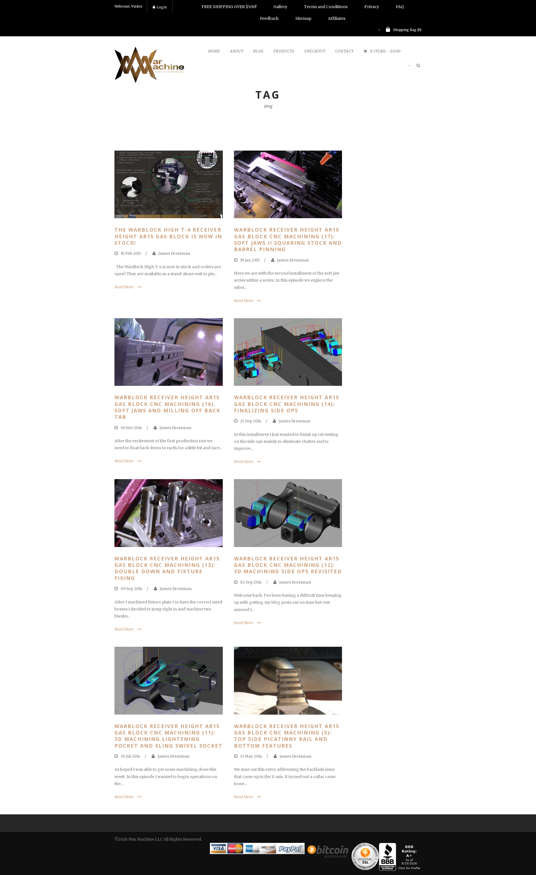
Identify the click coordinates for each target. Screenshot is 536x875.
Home (214, 51)
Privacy (371, 6)
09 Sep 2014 (131, 588)
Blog (258, 51)
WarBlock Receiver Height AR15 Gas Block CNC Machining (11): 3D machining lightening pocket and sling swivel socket (168, 736)
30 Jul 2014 (130, 756)
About (236, 51)
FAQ (400, 6)
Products (284, 51)
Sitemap (303, 18)
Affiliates (336, 18)
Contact (344, 51)
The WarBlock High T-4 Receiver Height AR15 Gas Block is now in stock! (168, 236)
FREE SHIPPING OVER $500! (229, 6)
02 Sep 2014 (251, 582)
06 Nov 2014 (131, 427)
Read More (124, 286)
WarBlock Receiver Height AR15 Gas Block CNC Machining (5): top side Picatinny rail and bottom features (286, 736)
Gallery (280, 6)
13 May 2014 (251, 756)
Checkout (315, 51)
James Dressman (174, 253)
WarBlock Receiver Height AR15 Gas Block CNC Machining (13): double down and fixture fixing (167, 568)
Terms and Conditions (326, 6)
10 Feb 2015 (131, 253)
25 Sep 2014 (250, 421)
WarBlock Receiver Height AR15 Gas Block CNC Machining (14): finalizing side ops (286, 404)
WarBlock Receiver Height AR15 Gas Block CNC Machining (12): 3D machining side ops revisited (288, 565)
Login (162, 7)
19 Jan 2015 (250, 260)
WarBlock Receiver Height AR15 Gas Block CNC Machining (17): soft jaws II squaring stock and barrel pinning (288, 239)
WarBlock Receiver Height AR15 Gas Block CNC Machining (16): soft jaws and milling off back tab (167, 407)
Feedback (269, 18)
